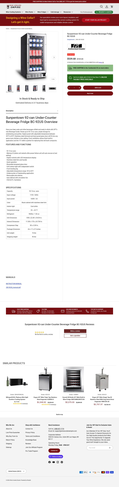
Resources (67, 12)
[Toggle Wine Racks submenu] (34, 12)
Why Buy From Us (12, 436)
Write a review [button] (75, 331)
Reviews (28, 444)
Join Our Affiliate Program (33, 447)
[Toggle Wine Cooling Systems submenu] (22, 12)
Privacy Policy (30, 432)
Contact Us (29, 429)
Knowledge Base (30, 440)
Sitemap (8, 447)
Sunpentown (71, 39)
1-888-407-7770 (58, 429)
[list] (32, 57)
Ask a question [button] (75, 336)
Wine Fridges (41, 12)
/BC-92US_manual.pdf (13, 287)
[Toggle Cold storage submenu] (61, 12)
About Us (9, 429)
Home (7, 28)
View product (17, 381)
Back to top (59, 414)
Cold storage (55, 12)
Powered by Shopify (26, 480)
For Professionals (86, 12)
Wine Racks (29, 12)
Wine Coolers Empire (15, 480)
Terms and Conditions (32, 436)
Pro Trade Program (31, 451)
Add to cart (98, 87)
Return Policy (10, 440)
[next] (114, 387)
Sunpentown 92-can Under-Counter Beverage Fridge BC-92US (22, 28)
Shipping (9, 444)
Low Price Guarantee (13, 432)
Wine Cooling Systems (13, 12)
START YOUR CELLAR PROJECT (95, 20)
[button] (32, 111)
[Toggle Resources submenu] (72, 12)
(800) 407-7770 (85, 77)
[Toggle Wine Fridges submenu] (48, 12)
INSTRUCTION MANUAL (14, 284)
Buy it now (90, 93)
